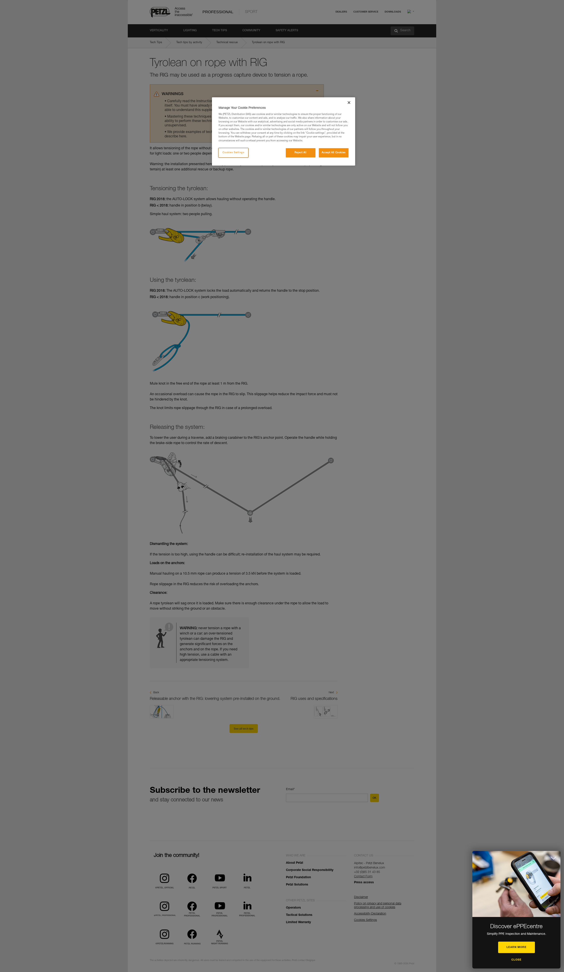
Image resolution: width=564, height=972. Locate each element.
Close (516, 960)
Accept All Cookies (333, 152)
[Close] (349, 102)
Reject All (301, 152)
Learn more (516, 947)
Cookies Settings (233, 152)
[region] (283, 131)
